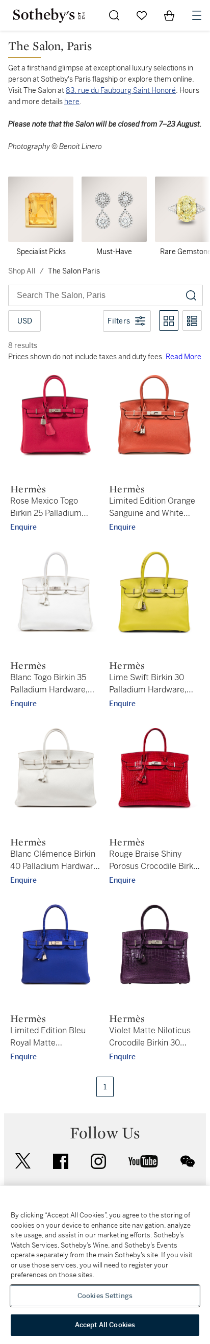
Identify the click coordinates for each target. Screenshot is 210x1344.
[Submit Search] (114, 15)
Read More (183, 356)
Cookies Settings (105, 1295)
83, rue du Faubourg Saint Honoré (121, 90)
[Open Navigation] (197, 15)
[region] (105, 1265)
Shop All (22, 271)
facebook (60, 1161)
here (72, 101)
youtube (143, 1161)
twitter (23, 1161)
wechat (187, 1161)
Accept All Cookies (105, 1325)
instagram (98, 1161)
